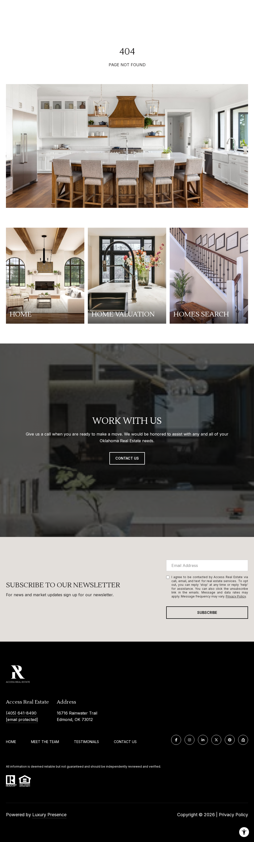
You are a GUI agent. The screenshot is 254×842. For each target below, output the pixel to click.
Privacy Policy (236, 596)
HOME (11, 742)
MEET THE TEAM (45, 742)
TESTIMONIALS (86, 742)
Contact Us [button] (127, 458)
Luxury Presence (49, 814)
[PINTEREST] (230, 740)
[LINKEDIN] (203, 740)
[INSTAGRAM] (189, 740)
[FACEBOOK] (176, 740)
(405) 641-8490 (21, 713)
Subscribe (207, 612)
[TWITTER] (216, 740)
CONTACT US (125, 742)
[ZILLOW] (243, 740)
